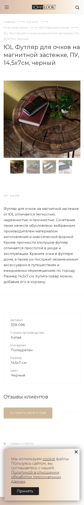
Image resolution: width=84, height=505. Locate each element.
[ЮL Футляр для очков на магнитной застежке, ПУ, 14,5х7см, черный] (42, 119)
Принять (25, 491)
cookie (49, 459)
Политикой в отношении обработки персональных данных (36, 477)
